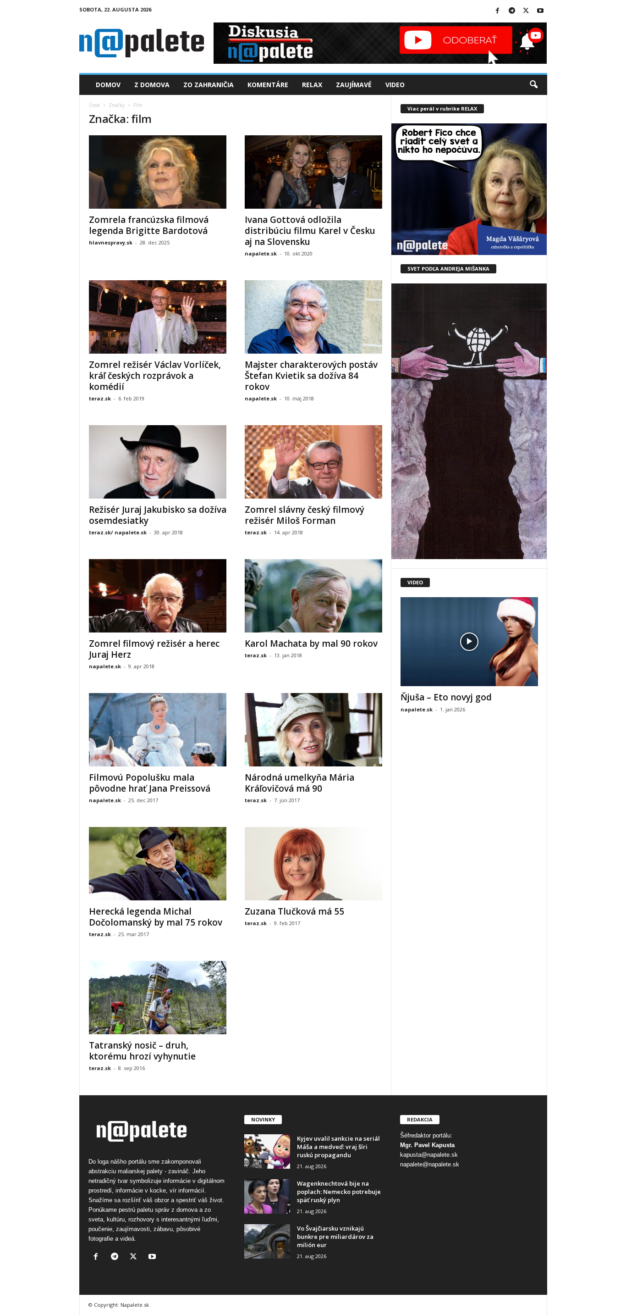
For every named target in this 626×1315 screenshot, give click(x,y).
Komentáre (267, 84)
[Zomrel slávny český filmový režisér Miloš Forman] (313, 462)
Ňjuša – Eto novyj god (446, 697)
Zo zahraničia (208, 84)
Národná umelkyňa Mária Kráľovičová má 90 (299, 782)
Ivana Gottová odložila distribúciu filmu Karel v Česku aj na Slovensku (310, 231)
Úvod (94, 105)
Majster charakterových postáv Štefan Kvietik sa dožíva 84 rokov (311, 376)
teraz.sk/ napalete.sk (118, 532)
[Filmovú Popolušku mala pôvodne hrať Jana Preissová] (157, 729)
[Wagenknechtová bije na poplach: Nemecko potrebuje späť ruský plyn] (267, 1196)
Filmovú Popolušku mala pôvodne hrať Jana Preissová (149, 782)
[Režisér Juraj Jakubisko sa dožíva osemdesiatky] (157, 462)
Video (395, 84)
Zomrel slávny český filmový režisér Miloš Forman (304, 515)
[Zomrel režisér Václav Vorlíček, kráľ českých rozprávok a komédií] (157, 317)
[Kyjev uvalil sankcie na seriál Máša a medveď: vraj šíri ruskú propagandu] (267, 1151)
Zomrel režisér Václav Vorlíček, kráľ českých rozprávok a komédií (155, 376)
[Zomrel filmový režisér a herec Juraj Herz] (157, 596)
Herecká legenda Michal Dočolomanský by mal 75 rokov (155, 916)
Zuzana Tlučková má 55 (294, 911)
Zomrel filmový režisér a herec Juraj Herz (154, 649)
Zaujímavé (354, 84)
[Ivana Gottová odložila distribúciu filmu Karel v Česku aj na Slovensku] (313, 172)
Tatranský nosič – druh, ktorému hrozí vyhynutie (142, 1050)
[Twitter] (526, 11)
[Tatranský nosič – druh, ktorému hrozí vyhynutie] (157, 997)
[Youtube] (540, 11)
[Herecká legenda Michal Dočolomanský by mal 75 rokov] (157, 863)
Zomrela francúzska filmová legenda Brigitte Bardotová (149, 225)
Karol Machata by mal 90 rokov (311, 643)
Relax (312, 84)
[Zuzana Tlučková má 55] (313, 863)
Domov (108, 84)
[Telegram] (511, 11)
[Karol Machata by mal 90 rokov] (313, 596)
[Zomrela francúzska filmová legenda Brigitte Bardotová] (157, 172)
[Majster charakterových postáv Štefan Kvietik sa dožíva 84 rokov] (313, 317)
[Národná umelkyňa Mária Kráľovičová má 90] (313, 729)
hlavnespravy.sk (110, 242)
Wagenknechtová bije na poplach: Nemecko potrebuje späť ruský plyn (339, 1191)
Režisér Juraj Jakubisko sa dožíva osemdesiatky (157, 515)
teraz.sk (100, 398)
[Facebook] (497, 11)
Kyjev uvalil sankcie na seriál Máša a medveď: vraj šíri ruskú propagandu (338, 1146)
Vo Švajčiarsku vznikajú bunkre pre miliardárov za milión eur (335, 1236)
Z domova (152, 84)
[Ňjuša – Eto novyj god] (469, 641)
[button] (533, 85)
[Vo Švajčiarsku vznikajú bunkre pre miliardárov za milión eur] (267, 1241)
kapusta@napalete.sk (429, 1154)
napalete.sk (261, 253)
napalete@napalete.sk (429, 1164)
